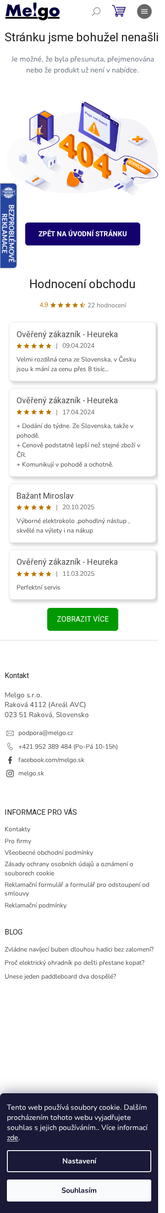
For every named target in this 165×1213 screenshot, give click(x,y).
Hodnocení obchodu (82, 284)
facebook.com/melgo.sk (51, 760)
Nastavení (79, 1161)
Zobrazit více (83, 619)
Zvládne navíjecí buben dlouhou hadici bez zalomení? (79, 949)
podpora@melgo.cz (45, 733)
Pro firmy (18, 841)
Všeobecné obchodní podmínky (49, 852)
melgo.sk (31, 773)
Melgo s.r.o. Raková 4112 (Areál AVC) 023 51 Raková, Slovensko (47, 704)
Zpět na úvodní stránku (82, 234)
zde (12, 1138)
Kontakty (17, 829)
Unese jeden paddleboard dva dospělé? (60, 976)
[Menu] (144, 11)
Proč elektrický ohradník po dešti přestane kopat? (74, 962)
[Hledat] (96, 11)
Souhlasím (79, 1190)
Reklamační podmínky (35, 905)
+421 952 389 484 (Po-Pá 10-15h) (68, 746)
